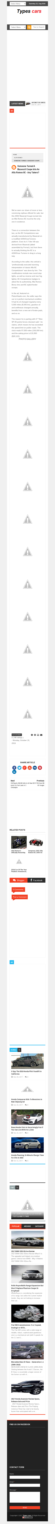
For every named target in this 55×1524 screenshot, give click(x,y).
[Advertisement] (33, 22)
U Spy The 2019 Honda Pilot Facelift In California (26, 1072)
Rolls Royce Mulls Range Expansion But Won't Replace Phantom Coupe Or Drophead (27, 1288)
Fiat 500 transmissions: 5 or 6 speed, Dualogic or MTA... (26, 1326)
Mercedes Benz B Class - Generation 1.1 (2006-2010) (27, 1363)
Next (42, 1206)
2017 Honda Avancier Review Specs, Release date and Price (25, 1400)
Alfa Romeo (18, 157)
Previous (13, 1206)
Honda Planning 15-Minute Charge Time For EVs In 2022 (27, 1156)
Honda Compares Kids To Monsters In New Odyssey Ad (26, 1100)
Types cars (27, 1515)
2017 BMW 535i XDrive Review (23, 1251)
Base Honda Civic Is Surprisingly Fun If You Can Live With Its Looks (27, 1128)
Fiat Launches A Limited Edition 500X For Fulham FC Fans (27, 1215)
